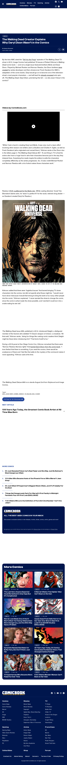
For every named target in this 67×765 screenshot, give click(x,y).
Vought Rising (49, 720)
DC (3, 712)
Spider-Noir (48, 709)
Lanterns (47, 717)
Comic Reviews (6, 707)
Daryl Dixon (5, 394)
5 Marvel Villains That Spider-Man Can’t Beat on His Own (48, 593)
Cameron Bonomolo (8, 48)
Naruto (26, 740)
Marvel (4, 709)
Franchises (50, 727)
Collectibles (24, 5)
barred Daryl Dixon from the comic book (45, 346)
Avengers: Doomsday (30, 720)
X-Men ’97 (48, 712)
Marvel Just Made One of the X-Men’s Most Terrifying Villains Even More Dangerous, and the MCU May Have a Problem (18, 622)
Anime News (27, 730)
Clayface (26, 714)
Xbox (3, 738)
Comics (22, 3)
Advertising (18, 756)
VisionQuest (48, 722)
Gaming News (6, 730)
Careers (35, 756)
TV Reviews (48, 707)
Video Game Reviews (8, 733)
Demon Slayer (28, 735)
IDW (3, 717)
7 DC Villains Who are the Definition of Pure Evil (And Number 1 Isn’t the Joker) (33, 502)
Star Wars (48, 735)
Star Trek (48, 738)
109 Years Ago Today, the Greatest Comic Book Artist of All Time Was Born (31, 410)
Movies (29, 3)
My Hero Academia (29, 743)
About (27, 756)
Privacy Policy (54, 529)
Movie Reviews (28, 707)
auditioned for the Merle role (24, 191)
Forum (32, 5)
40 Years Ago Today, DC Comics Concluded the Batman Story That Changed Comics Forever (48, 650)
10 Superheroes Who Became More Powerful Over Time (18, 676)
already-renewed (47, 75)
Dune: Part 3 (27, 717)
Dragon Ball (27, 733)
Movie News (27, 704)
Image (4, 714)
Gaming (40, 3)
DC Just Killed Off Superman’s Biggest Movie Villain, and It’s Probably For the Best (34, 487)
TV (35, 3)
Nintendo (5, 735)
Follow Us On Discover (13, 399)
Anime (47, 3)
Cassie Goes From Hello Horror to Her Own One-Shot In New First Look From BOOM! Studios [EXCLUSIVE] (47, 622)
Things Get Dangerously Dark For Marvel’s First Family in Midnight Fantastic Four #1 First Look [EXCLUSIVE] (31, 494)
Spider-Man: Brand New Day (32, 712)
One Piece (27, 746)
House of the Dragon (51, 714)
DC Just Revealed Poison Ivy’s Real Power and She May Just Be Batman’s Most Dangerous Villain (34, 472)
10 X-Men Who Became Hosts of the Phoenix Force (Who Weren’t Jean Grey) (33, 479)
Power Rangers (49, 740)
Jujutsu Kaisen (28, 738)
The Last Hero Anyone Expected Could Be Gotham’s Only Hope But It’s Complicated (17, 594)
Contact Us (7, 756)
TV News (47, 704)
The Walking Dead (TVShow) (32, 394)
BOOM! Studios (6, 720)
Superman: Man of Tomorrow (32, 722)
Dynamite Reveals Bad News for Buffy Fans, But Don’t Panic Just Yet (17, 650)
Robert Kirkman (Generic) (17, 394)
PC (3, 743)
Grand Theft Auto (50, 743)
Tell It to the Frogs (29, 59)
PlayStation (5, 740)
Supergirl (26, 709)
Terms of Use (37, 529)
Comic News (6, 704)
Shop (26, 750)
